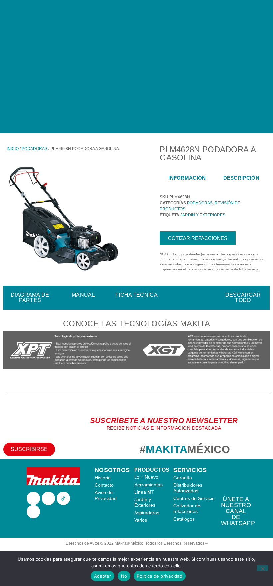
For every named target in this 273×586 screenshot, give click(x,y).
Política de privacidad (159, 576)
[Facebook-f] (33, 498)
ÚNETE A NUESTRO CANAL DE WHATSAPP (238, 511)
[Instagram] (48, 498)
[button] (10, 351)
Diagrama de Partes (30, 297)
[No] (262, 568)
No (124, 576)
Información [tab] (187, 178)
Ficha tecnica (136, 295)
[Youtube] (33, 511)
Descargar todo (243, 297)
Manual (83, 295)
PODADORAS (34, 148)
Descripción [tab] (241, 178)
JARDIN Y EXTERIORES (202, 215)
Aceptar (102, 576)
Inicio (13, 148)
